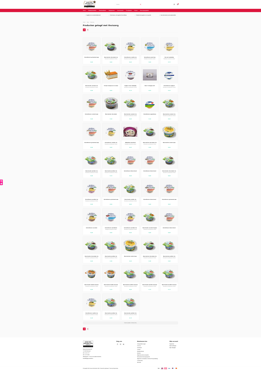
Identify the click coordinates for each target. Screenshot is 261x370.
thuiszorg (92, 22)
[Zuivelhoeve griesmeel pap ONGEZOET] (91, 46)
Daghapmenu (112, 10)
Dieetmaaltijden (102, 10)
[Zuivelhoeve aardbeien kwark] (111, 217)
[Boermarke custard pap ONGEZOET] (169, 131)
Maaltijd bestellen (92, 10)
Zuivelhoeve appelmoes (149, 114)
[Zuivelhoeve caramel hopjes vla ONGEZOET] (91, 217)
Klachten (139, 353)
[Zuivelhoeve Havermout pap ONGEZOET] (130, 160)
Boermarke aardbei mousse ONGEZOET (130, 284)
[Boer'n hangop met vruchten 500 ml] (150, 75)
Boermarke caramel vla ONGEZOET (91, 85)
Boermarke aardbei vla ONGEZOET (92, 171)
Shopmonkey (115, 368)
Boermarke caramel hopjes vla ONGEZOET (150, 227)
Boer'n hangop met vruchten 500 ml (150, 85)
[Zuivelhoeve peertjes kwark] (150, 46)
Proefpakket (129, 10)
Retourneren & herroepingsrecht (143, 357)
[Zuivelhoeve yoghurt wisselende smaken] (169, 75)
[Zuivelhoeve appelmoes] (150, 103)
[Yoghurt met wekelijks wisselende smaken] (130, 75)
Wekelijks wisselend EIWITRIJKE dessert (130, 142)
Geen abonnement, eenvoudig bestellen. (168, 15)
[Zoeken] (140, 4)
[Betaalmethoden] (158, 368)
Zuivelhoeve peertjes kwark (150, 57)
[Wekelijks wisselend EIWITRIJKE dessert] (130, 131)
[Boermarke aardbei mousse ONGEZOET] (130, 274)
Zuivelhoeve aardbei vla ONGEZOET (91, 199)
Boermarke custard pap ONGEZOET (169, 142)
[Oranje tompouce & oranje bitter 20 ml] (111, 75)
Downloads (139, 347)
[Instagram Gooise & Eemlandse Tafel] (120, 344)
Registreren (172, 344)
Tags (88, 22)
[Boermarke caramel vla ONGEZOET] (91, 75)
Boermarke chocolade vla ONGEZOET (111, 57)
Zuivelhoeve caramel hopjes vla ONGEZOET (91, 227)
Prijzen (136, 10)
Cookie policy (140, 360)
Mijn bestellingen (173, 345)
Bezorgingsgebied (144, 10)
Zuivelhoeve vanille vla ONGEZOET (130, 57)
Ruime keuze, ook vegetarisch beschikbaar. (118, 15)
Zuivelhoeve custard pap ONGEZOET (91, 114)
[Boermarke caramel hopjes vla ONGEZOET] (150, 217)
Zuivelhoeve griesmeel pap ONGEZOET (91, 57)
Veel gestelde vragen (141, 344)
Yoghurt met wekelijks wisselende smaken (130, 85)
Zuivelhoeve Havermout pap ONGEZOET (130, 171)
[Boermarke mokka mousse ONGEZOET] (91, 274)
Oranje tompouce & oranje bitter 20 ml (111, 85)
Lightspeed (107, 368)
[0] (177, 4)
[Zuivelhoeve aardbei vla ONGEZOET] (91, 188)
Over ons (139, 345)
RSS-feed (139, 362)
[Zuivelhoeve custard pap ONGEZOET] (91, 103)
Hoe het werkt (120, 10)
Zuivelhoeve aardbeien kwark (111, 227)
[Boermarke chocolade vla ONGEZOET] (111, 46)
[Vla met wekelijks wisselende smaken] (169, 46)
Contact (138, 349)
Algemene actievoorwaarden (143, 355)
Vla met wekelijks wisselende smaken (169, 57)
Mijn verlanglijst (173, 347)
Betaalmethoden (140, 351)
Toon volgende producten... (130, 322)
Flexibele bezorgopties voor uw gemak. (143, 15)
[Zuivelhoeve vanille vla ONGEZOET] (130, 46)
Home (84, 10)
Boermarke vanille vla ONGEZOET (130, 199)
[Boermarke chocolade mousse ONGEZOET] (111, 103)
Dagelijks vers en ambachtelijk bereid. (93, 15)
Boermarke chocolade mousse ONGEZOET (111, 114)
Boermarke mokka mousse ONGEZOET (92, 284)
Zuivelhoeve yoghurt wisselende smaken (169, 85)
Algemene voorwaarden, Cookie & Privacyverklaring (147, 358)
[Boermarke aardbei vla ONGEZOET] (91, 160)
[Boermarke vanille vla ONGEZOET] (130, 188)
